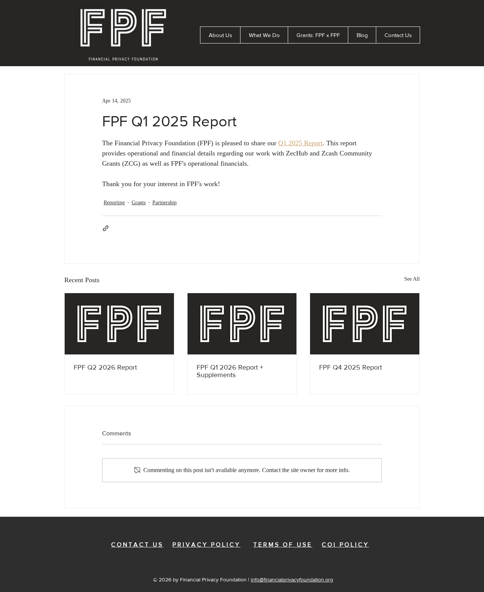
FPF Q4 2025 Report (350, 367)
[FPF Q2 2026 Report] (119, 323)
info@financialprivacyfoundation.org (292, 579)
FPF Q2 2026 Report (105, 367)
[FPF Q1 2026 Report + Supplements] (242, 323)
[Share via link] (105, 228)
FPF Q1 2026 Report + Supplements (230, 371)
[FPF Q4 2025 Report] (364, 323)
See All (412, 279)
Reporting (114, 202)
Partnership (164, 202)
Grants (139, 202)
